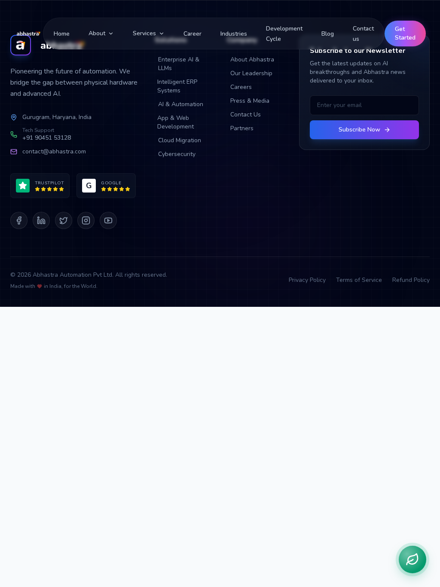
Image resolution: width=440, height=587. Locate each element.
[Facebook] (19, 220)
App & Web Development (175, 122)
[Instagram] (86, 220)
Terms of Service (359, 280)
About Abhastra (252, 59)
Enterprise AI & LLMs (178, 63)
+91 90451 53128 (46, 138)
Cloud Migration (179, 140)
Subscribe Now (359, 129)
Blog (327, 34)
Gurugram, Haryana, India (57, 117)
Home (62, 34)
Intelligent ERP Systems (177, 86)
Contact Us (245, 114)
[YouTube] (108, 220)
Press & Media (249, 101)
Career (192, 34)
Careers (241, 87)
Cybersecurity (177, 154)
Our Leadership (251, 73)
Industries (233, 34)
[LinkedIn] (41, 220)
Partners (242, 128)
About (97, 33)
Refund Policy (411, 280)
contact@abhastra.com (54, 151)
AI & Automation (180, 104)
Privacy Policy (307, 280)
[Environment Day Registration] (412, 559)
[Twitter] (63, 220)
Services (144, 33)
